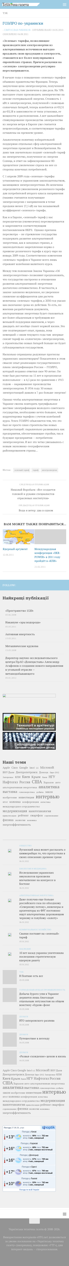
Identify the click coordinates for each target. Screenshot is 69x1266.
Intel (32, 767)
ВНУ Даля (8, 772)
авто (58, 782)
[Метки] (55, 838)
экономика (32, 820)
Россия (24, 782)
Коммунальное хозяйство (35, 929)
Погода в (29, 1167)
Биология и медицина (33, 868)
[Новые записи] (13, 838)
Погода (7, 1128)
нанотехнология (40, 811)
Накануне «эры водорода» (23, 622)
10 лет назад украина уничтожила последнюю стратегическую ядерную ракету (41, 956)
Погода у (29, 1131)
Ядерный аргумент (15, 549)
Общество (25, 845)
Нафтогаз (10, 782)
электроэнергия (49, 470)
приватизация (9, 815)
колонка (15, 802)
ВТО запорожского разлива (36, 1020)
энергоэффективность (17, 824)
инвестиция (26, 797)
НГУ (52, 777)
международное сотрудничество (21, 806)
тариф (35, 470)
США (37, 781)
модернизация (15, 811)
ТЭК (5, 13)
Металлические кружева (21, 646)
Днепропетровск (27, 772)
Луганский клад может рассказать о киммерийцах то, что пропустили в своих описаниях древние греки (42, 853)
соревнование (51, 815)
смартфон (36, 815)
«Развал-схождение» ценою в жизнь (42, 1056)
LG (37, 768)
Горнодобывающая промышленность (42, 989)
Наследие (25, 948)
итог (5, 801)
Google (23, 767)
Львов (44, 777)
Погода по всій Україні (29, 1190)
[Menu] (64, 4)
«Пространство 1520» (19, 611)
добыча (40, 792)
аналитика (49, 787)
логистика (45, 801)
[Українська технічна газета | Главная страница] (27, 4)
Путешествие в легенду (34, 1038)
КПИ (18, 777)
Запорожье (8, 777)
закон (49, 792)
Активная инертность (20, 634)
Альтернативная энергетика (36, 895)
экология (20, 820)
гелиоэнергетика (27, 792)
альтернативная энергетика (20, 787)
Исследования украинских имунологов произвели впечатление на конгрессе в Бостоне (37, 878)
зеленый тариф (21, 470)
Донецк (43, 772)
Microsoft (47, 767)
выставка (10, 792)
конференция (30, 801)
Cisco (15, 767)
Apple (6, 767)
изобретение (10, 797)
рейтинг (23, 815)
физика (8, 820)
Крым (36, 777)
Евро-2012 (54, 772)
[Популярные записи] (34, 838)
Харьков (49, 782)
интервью (47, 796)
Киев (26, 777)
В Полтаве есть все (31, 976)
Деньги (23, 1016)
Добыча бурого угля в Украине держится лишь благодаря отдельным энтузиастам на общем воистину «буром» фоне (41, 999)
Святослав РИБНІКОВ (17, 30)
